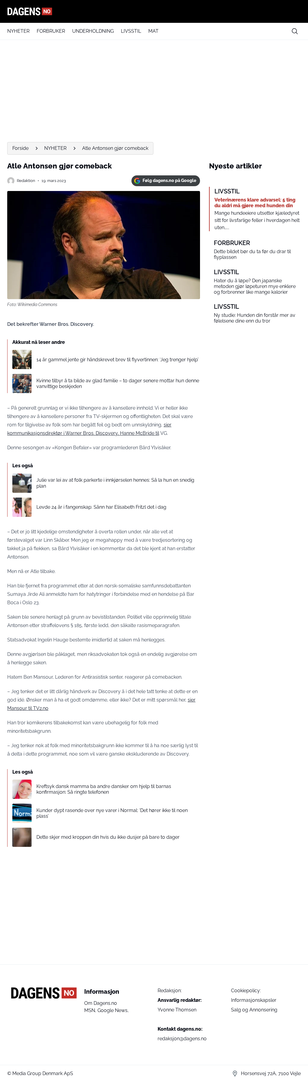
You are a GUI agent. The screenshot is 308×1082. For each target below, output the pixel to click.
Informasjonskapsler (253, 1000)
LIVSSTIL (131, 31)
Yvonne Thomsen (177, 1010)
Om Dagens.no (100, 1003)
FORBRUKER (51, 31)
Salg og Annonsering (254, 1010)
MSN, (90, 1010)
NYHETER (18, 31)
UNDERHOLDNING (93, 31)
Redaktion (26, 180)
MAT (153, 31)
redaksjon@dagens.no (182, 1038)
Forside (20, 148)
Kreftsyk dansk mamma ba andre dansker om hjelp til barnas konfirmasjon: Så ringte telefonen (103, 789)
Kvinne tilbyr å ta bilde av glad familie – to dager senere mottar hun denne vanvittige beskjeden (117, 383)
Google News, (113, 1010)
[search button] (295, 31)
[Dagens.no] (154, 11)
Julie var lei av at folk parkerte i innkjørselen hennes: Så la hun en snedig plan (115, 483)
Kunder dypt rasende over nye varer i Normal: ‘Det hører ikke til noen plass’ (112, 813)
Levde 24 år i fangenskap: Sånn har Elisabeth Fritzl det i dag (101, 507)
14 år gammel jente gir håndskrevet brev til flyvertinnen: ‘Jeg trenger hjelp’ (117, 359)
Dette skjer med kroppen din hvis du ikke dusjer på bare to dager (108, 837)
